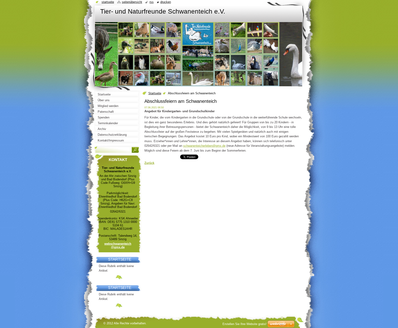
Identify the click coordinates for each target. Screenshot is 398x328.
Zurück (149, 163)
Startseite (154, 93)
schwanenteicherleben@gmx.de (204, 145)
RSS (151, 2)
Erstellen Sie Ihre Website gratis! (244, 324)
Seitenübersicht (132, 2)
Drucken (165, 2)
